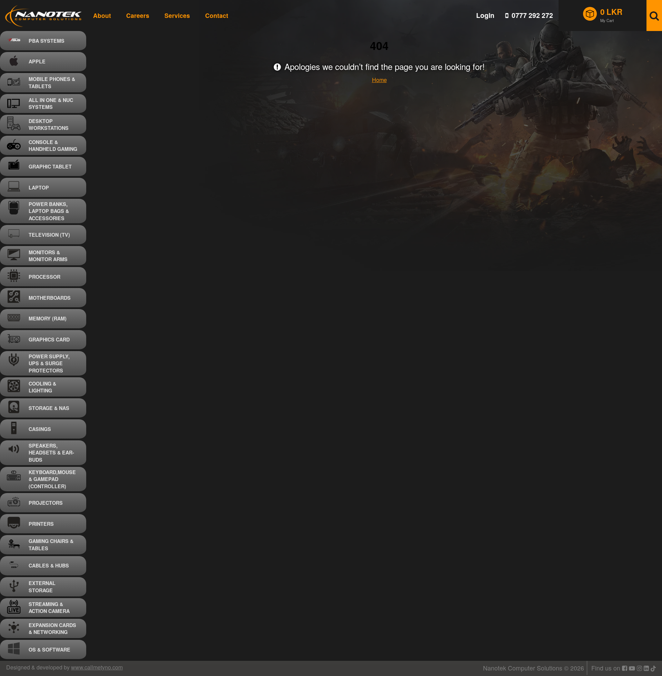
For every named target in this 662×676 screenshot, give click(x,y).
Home (379, 80)
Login (485, 15)
